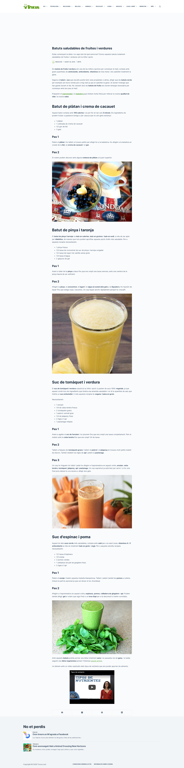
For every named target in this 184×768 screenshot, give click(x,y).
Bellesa (78, 6)
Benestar (143, 6)
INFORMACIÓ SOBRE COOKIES (103, 764)
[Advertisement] (92, 29)
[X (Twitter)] (82, 712)
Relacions (66, 6)
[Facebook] (62, 712)
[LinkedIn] (122, 712)
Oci (44, 6)
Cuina (109, 6)
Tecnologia (54, 6)
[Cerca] (160, 6)
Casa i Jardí (130, 6)
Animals (88, 6)
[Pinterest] (102, 712)
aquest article (96, 661)
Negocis (119, 6)
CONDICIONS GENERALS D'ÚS (82, 764)
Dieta (79, 62)
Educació (99, 6)
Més (152, 6)
